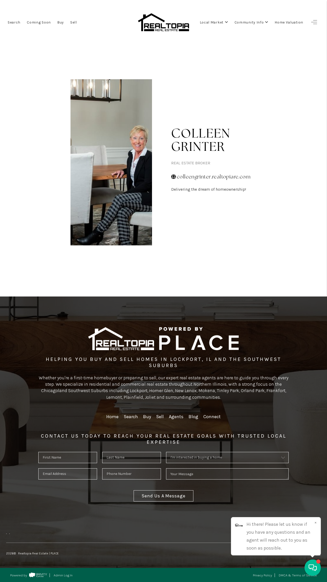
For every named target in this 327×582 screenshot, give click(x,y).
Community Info (249, 22)
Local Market (212, 22)
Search (14, 22)
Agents (176, 416)
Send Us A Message (163, 496)
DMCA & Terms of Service (298, 575)
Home (112, 416)
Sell (73, 22)
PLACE (55, 553)
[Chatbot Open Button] (313, 568)
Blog (193, 416)
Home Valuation (289, 22)
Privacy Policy (262, 575)
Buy (60, 22)
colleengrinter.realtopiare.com (213, 176)
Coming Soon (39, 22)
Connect (212, 416)
